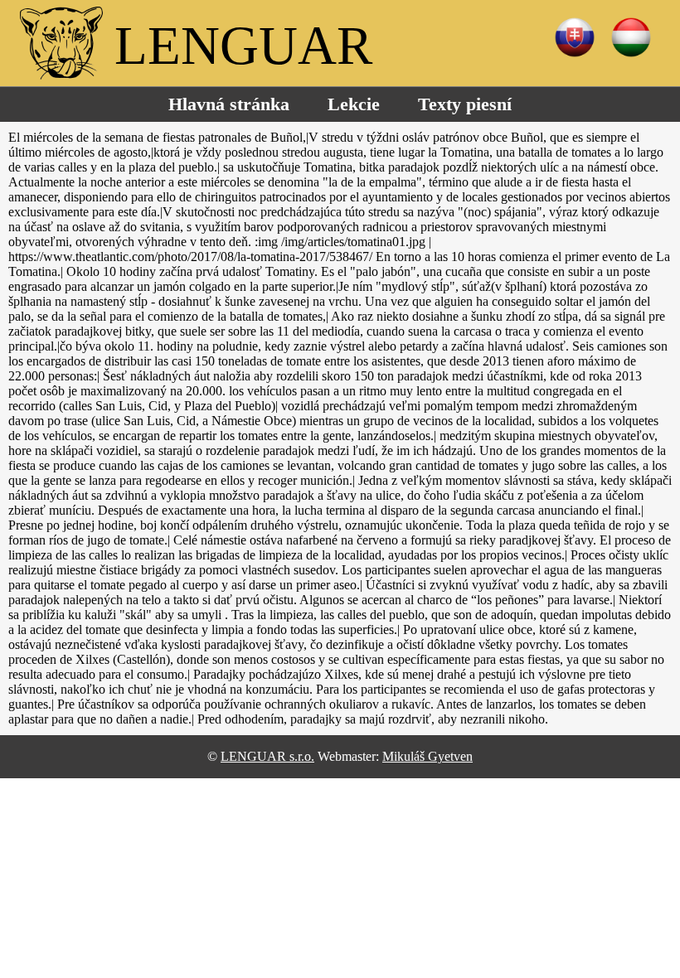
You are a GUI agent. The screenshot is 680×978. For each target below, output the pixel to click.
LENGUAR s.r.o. (267, 756)
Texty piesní (465, 104)
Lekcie (354, 104)
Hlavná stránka (228, 104)
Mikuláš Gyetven (427, 756)
